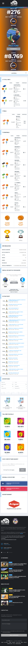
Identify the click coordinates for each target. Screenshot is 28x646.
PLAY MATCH (13, 48)
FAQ (14, 643)
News (22, 642)
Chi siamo (6, 642)
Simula (14, 282)
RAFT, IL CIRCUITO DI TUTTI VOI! (16, 602)
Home (2, 642)
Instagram (10, 552)
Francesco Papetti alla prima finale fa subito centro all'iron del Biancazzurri (18, 565)
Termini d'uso (9, 643)
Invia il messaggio (14, 635)
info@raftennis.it (7, 544)
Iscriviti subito (6, 548)
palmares (14, 73)
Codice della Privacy (6, 632)
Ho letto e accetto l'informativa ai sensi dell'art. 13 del (13, 632)
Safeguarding (18, 643)
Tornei (10, 642)
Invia (22, 469)
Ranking (13, 642)
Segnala (23, 477)
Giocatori (18, 642)
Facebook (4, 552)
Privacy (25, 642)
